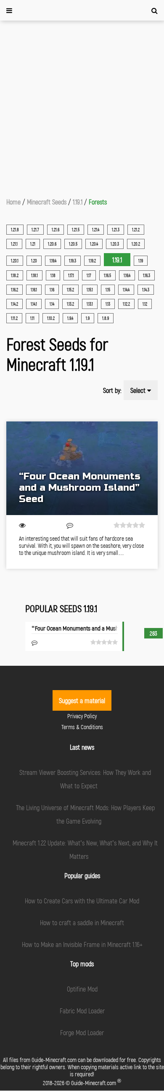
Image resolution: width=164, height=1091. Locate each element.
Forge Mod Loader (82, 1032)
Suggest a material (82, 700)
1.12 (145, 303)
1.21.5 (75, 229)
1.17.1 (71, 275)
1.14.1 (34, 303)
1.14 (52, 303)
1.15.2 (70, 289)
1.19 (140, 260)
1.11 (32, 318)
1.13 (108, 303)
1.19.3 (72, 260)
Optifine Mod (82, 989)
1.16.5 (107, 275)
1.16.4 (127, 275)
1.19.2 (92, 260)
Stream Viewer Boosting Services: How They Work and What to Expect (85, 779)
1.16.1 (34, 289)
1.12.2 (126, 303)
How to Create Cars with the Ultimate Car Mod (82, 901)
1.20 (34, 260)
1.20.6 (52, 243)
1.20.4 (94, 243)
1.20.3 (115, 243)
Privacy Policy (82, 715)
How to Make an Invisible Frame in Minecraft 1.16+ (82, 944)
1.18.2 (15, 275)
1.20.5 (73, 243)
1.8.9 (105, 318)
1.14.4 (126, 289)
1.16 (52, 289)
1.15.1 (90, 289)
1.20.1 (15, 260)
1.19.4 (53, 260)
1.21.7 (35, 229)
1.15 (108, 289)
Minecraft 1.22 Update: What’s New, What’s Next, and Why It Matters (85, 849)
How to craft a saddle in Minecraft (82, 922)
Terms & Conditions (82, 726)
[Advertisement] (82, 106)
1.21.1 (14, 243)
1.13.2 (70, 303)
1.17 (89, 275)
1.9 (88, 318)
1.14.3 (145, 289)
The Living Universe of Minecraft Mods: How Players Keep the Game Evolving (85, 814)
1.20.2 (136, 243)
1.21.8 (15, 229)
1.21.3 (115, 229)
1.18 (53, 275)
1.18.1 (34, 275)
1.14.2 (14, 303)
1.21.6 (55, 229)
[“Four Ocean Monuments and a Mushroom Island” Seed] (82, 468)
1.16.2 (14, 289)
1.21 (32, 243)
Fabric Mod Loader (82, 1011)
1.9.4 (70, 318)
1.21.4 (95, 229)
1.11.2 (14, 318)
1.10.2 (51, 318)
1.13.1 (90, 303)
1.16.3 (146, 275)
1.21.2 (136, 229)
